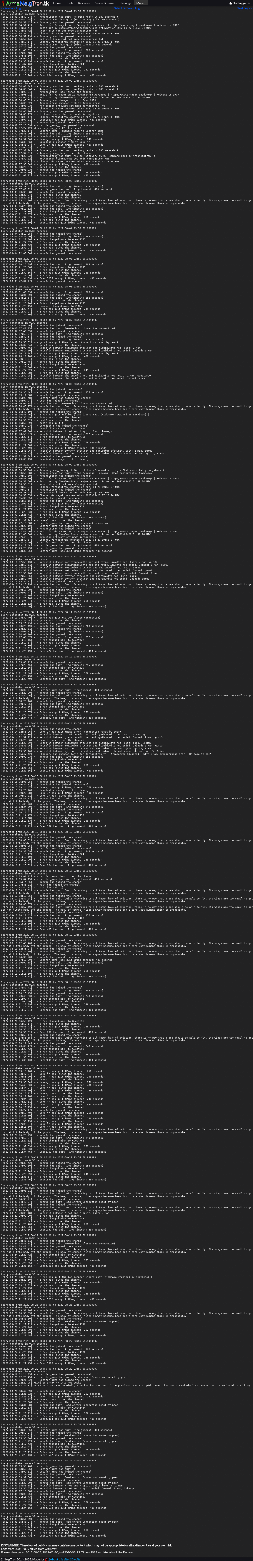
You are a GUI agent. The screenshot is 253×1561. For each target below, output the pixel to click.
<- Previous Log (11, 8)
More (140, 3)
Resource (84, 3)
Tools (69, 3)
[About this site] (59, 1559)
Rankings (125, 3)
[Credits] (75, 1559)
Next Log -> (245, 8)
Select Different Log (127, 8)
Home (57, 3)
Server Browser (105, 3)
